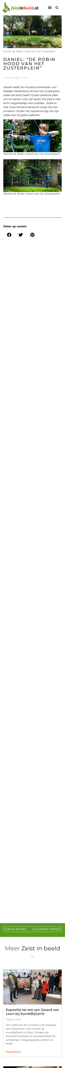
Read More (13, 1051)
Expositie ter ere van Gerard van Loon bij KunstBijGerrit (32, 1012)
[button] (49, 7)
